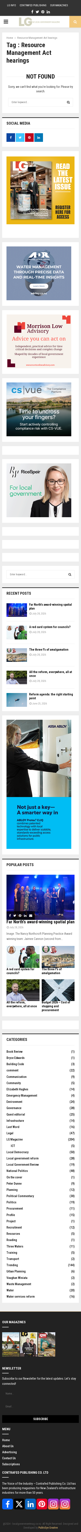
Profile (10, 1215)
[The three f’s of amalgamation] (16, 655)
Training (11, 1252)
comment (12, 1070)
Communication (16, 1077)
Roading (11, 1240)
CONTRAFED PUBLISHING (33, 5)
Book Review (14, 1051)
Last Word (12, 1127)
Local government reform (22, 1158)
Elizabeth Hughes (17, 1089)
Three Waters (14, 1246)
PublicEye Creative (48, 1527)
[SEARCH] (70, 574)
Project (11, 1221)
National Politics (17, 1171)
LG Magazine (14, 1139)
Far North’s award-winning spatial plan (40, 921)
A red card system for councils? (49, 627)
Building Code (15, 1064)
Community (13, 1083)
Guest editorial (15, 1114)
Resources (13, 1233)
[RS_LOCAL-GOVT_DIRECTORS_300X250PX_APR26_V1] (38, 516)
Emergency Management (21, 1095)
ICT (13, 1146)
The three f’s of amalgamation (48, 649)
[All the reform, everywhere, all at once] (16, 677)
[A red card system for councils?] (16, 632)
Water (10, 1290)
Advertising (9, 1452)
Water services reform (20, 1296)
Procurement (14, 1208)
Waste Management (18, 1284)
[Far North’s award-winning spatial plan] (16, 610)
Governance (13, 1108)
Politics (11, 1202)
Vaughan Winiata (16, 1278)
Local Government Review (22, 1164)
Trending (12, 1265)
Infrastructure (15, 1120)
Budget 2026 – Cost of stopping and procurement (56, 1006)
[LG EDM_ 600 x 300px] (38, 848)
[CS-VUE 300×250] (38, 435)
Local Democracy (17, 1152)
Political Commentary (20, 1196)
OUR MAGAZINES (59, 5)
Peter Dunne (14, 1183)
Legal (9, 1133)
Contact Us (9, 1458)
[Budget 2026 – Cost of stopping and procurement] (58, 990)
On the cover (14, 1177)
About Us (8, 1446)
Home (6, 1440)
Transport (12, 1259)
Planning (11, 1190)
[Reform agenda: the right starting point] (16, 700)
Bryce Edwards (15, 1058)
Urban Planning (15, 1271)
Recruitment (14, 1227)
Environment (14, 1101)
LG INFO (11, 5)
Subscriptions (11, 1464)
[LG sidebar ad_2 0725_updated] (38, 367)
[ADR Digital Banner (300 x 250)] (38, 299)
